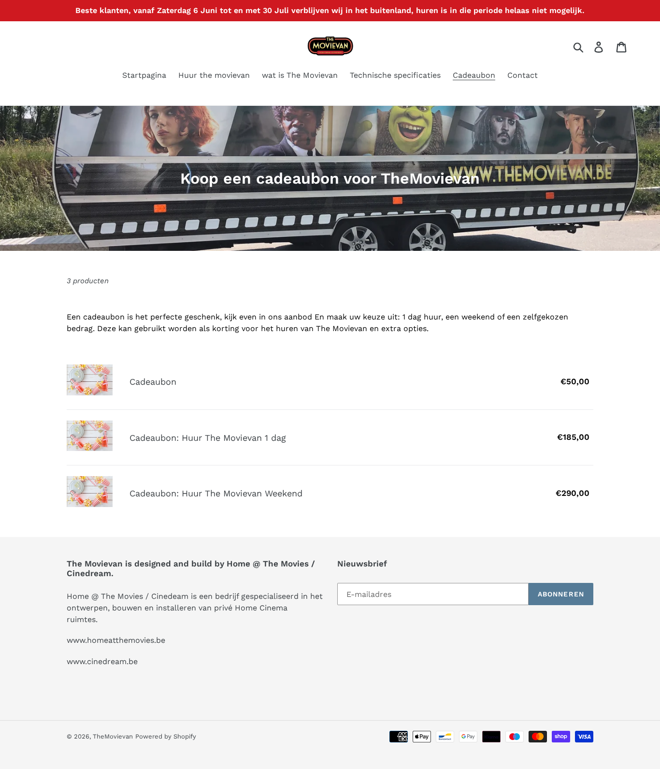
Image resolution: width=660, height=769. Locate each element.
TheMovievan (113, 736)
